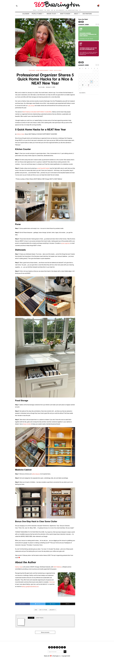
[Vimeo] (62, 647)
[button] (30, 201)
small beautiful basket (43, 168)
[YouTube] (59, 647)
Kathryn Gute (20, 134)
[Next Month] (98, 24)
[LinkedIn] (57, 647)
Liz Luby (42, 87)
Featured (32, 70)
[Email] (65, 647)
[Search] (79, 22)
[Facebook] (49, 647)
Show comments (45, 632)
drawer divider (27, 424)
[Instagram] (54, 647)
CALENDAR (25, 14)
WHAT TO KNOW (65, 14)
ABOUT (76, 14)
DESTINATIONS (87, 14)
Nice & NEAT (57, 70)
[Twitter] (52, 647)
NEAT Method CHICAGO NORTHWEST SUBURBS (37, 112)
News (51, 70)
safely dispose (36, 474)
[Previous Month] (96, 24)
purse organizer (65, 243)
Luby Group (31, 105)
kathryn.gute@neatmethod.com (30, 586)
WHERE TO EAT (51, 14)
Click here (52, 582)
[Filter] (82, 22)
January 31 (52, 609)
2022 (36, 609)
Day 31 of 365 (43, 609)
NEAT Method (57, 567)
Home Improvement (42, 70)
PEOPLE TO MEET (37, 14)
